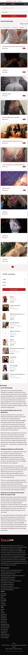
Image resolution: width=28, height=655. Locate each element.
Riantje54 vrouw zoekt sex (7, 570)
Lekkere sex (3, 621)
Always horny (6, 188)
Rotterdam (5, 48)
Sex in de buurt (4, 629)
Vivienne (4, 70)
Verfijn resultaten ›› (14, 289)
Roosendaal (4, 600)
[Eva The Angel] (4, 368)
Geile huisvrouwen (5, 626)
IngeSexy (5, 212)
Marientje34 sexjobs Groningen (8, 575)
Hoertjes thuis (4, 631)
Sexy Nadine (13, 357)
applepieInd (3, 579)
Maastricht (13, 358)
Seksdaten (19, 1)
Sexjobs (2, 609)
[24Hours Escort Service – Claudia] (4, 316)
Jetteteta (5, 235)
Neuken (14, 1)
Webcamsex (4, 616)
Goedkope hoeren (5, 624)
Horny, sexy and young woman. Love (12, 141)
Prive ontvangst (5, 637)
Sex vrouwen (4, 622)
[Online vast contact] (5, 307)
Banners (20, 648)
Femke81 (3, 586)
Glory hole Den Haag (6, 588)
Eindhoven (3, 605)
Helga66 (4, 259)
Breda (2, 597)
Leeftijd (4, 279)
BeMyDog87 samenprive (7, 581)
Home (13, 643)
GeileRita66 (4, 577)
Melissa (12, 340)
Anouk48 (3, 584)
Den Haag (3, 598)
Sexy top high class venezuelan (10, 117)
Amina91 (3, 582)
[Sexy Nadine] (5, 359)
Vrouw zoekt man (5, 636)
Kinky (2, 611)
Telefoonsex (4, 614)
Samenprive (3, 617)
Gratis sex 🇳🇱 (9, 1)
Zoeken (14, 16)
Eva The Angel (13, 365)
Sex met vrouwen (5, 627)
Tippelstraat (4, 632)
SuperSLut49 (4, 573)
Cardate (3, 612)
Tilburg (12, 307)
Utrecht (3, 602)
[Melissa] (5, 342)
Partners (15, 648)
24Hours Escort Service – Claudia (18, 314)
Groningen (3, 603)
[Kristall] (4, 299)
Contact (11, 648)
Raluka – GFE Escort (15, 331)
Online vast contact (15, 305)
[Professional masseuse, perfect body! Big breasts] (5, 350)
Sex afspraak (4, 619)
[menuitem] (9, 1)
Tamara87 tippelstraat (6, 572)
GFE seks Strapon (14, 322)
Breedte (4, 282)
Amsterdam (13, 298)
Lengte (4, 285)
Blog (7, 648)
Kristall (12, 297)
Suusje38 (3, 589)
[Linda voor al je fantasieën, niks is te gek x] (5, 376)
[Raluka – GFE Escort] (5, 333)
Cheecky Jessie (6, 93)
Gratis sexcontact (5, 634)
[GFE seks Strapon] (5, 325)
